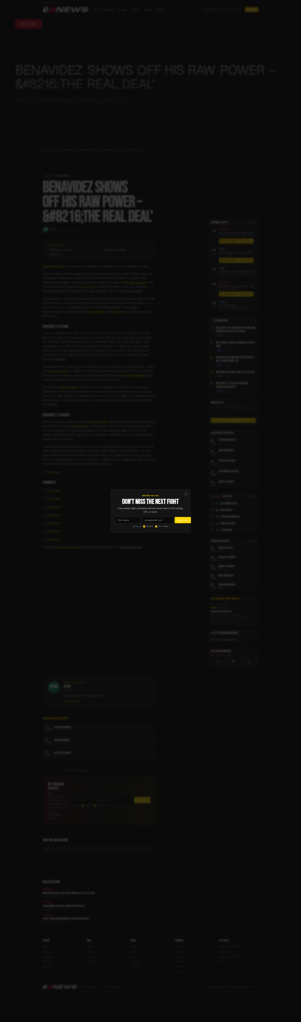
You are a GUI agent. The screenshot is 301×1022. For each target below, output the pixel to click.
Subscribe (182, 520)
